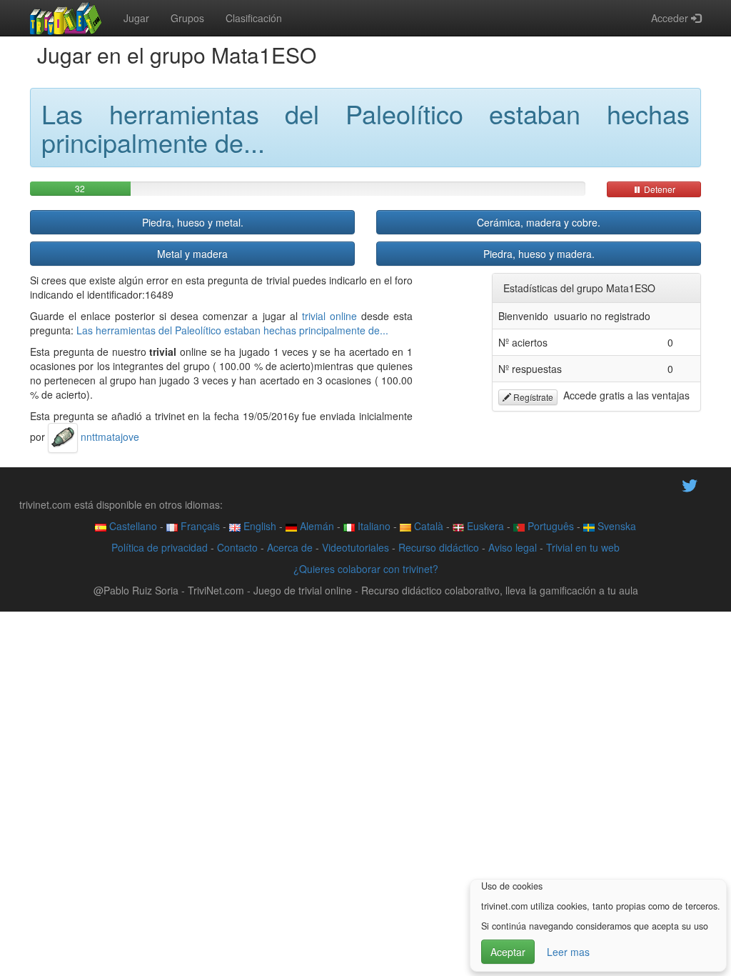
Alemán (315, 526)
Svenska (615, 526)
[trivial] (66, 18)
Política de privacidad (159, 547)
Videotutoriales (355, 547)
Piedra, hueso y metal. (192, 222)
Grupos (187, 18)
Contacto (237, 547)
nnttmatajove (108, 436)
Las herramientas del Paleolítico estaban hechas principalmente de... (232, 330)
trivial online (329, 316)
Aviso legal (512, 547)
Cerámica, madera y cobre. (538, 222)
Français (199, 526)
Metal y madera (192, 254)
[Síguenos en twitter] (689, 484)
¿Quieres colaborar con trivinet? (365, 569)
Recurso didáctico (438, 547)
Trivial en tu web (583, 547)
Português (549, 526)
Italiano (372, 526)
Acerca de (290, 547)
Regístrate (532, 397)
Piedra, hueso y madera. (539, 254)
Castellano (131, 526)
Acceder (671, 18)
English (258, 526)
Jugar (136, 18)
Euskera (484, 526)
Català (427, 526)
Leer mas (568, 952)
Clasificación (254, 18)
